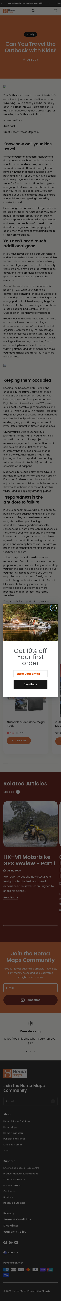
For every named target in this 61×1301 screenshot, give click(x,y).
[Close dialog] (53, 608)
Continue (30, 684)
